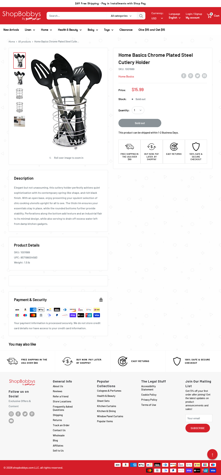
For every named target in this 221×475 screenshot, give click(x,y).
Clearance (125, 30)
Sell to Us (58, 450)
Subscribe (198, 428)
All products (24, 41)
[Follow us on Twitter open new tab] (25, 414)
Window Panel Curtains (110, 416)
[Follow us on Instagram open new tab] (11, 414)
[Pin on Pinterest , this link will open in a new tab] (190, 75)
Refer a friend (60, 396)
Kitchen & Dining (106, 411)
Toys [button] (107, 30)
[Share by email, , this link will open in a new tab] (204, 75)
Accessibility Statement (148, 388)
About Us (58, 386)
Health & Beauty (106, 395)
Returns (57, 420)
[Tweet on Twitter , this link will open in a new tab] (197, 75)
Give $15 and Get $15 (151, 30)
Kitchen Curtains (106, 406)
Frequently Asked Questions (63, 408)
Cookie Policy (148, 394)
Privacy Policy (149, 399)
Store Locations (62, 401)
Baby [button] (91, 30)
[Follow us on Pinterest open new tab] (32, 414)
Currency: (157, 13)
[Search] (141, 15)
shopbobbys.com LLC (26, 467)
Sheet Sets (103, 400)
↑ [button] (212, 454)
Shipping (58, 415)
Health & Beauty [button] (68, 30)
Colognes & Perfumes (109, 390)
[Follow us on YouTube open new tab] (11, 420)
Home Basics (126, 77)
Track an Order (61, 425)
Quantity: (124, 110)
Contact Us (59, 430)
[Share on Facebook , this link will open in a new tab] (183, 75)
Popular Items (105, 421)
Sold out (140, 123)
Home (12, 41)
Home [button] (44, 30)
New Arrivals (11, 30)
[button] (213, 15)
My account (192, 17)
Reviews (57, 391)
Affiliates (58, 445)
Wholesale (59, 435)
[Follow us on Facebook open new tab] (18, 414)
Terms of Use (148, 404)
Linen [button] (28, 30)
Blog (55, 440)
